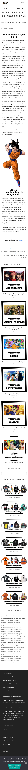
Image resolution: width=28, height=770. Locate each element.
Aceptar (11, 765)
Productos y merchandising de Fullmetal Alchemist (13, 636)
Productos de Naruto (14, 605)
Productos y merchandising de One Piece (10, 651)
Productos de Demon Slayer (14, 515)
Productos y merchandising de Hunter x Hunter (14, 395)
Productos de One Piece (14, 497)
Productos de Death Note (14, 587)
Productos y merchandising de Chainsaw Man (11, 624)
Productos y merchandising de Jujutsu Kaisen (14, 294)
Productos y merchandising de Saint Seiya (11, 658)
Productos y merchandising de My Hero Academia (12, 645)
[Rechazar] (26, 763)
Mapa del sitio (6, 744)
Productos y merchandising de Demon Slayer (11, 629)
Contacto (5, 755)
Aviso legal (5, 751)
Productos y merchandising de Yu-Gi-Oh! (14, 429)
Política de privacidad (8, 741)
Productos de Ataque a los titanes (14, 551)
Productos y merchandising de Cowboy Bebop (12, 626)
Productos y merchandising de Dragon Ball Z (11, 633)
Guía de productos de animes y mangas (14, 462)
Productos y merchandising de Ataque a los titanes (14, 328)
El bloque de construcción (9, 690)
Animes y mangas (8, 28)
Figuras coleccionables (8, 687)
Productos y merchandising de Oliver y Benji (11, 649)
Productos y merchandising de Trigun (10, 660)
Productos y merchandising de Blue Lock (10, 622)
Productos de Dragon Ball (14, 569)
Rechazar (17, 765)
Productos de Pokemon (14, 533)
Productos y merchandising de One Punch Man (12, 653)
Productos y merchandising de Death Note (11, 627)
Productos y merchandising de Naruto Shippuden (12, 647)
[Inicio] (2, 23)
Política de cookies (8, 748)
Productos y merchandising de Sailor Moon (11, 656)
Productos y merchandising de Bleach (10, 620)
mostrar (21, 240)
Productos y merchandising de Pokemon (10, 654)
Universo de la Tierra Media (10, 684)
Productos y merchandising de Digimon (14, 362)
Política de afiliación (8, 737)
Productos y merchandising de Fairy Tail (10, 635)
